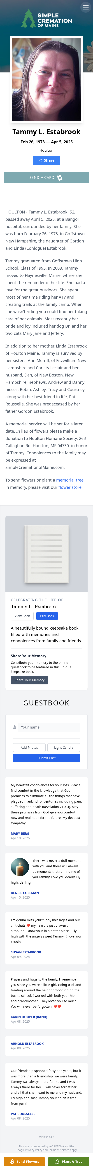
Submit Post (46, 758)
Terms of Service (58, 1150)
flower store (69, 487)
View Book (22, 616)
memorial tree (70, 480)
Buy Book (47, 616)
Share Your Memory (29, 680)
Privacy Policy (33, 1150)
